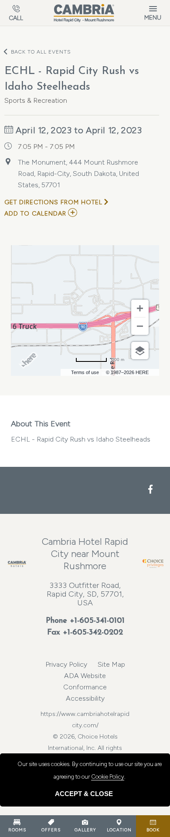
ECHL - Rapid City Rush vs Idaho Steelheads (80, 431)
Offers (51, 830)
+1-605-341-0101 (97, 621)
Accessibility (85, 698)
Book (153, 830)
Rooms (17, 830)
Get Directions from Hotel (53, 202)
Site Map (111, 664)
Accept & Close (84, 793)
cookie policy (107, 776)
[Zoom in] (140, 308)
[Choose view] (140, 350)
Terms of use (85, 372)
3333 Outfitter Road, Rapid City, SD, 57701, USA (85, 594)
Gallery (85, 830)
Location (119, 830)
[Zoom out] (140, 326)
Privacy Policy (66, 664)
